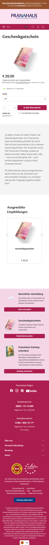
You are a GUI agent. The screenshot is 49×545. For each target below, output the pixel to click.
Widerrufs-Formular (35, 493)
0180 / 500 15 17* (24, 422)
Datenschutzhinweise (29, 512)
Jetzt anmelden (24, 309)
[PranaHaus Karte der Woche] (26, 26)
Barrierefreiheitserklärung (15, 491)
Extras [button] (7, 455)
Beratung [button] (9, 450)
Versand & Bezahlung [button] (14, 445)
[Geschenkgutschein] (24, 232)
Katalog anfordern (24, 371)
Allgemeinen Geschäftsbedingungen (25, 508)
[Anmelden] (38, 27)
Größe (4, 94)
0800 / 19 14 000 (24, 406)
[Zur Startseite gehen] (24, 15)
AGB (28, 491)
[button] (5, 234)
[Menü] (4, 27)
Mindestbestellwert (23, 83)
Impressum (31, 488)
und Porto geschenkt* (21, 3)
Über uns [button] (8, 441)
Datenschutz (37, 491)
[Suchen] (33, 27)
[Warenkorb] (43, 27)
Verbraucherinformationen (16, 493)
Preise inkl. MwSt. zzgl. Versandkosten (16, 80)
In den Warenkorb (32, 107)
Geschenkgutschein (24, 248)
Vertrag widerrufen (24, 500)
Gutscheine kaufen (24, 336)
